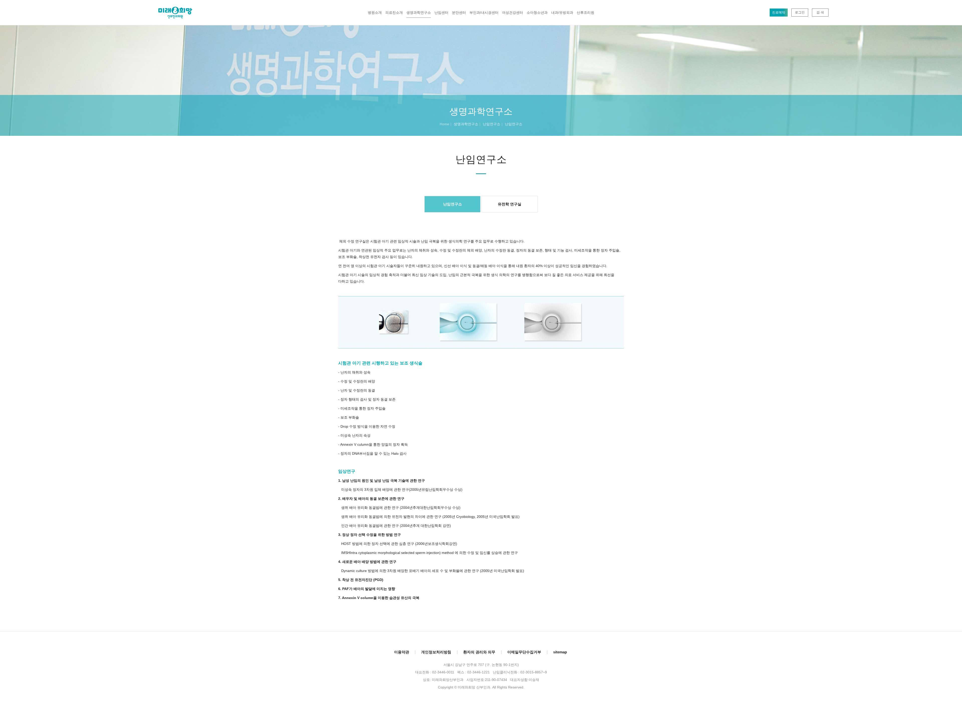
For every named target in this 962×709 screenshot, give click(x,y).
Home (444, 124)
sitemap (560, 652)
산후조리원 (585, 13)
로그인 (800, 12)
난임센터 (441, 13)
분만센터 (459, 13)
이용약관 (401, 652)
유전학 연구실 (509, 204)
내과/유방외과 (562, 13)
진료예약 (778, 12)
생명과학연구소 (418, 13)
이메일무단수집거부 (524, 652)
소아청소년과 (537, 13)
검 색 (820, 12)
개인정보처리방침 (436, 652)
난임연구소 (452, 204)
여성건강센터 (512, 13)
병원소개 (375, 13)
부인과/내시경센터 (484, 13)
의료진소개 (394, 13)
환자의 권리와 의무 (479, 652)
